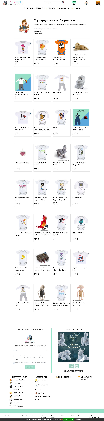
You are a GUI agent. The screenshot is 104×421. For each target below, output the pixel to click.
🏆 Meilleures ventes (63, 8)
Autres (37, 399)
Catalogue (15, 415)
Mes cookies (81, 415)
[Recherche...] (63, 3)
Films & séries (18, 386)
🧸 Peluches (39, 393)
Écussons (16, 403)
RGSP (72, 415)
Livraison (34, 415)
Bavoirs (37, 390)
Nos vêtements (29, 8)
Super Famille (18, 393)
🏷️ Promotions (50, 8)
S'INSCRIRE (29, 367)
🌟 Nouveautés (75, 8)
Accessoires (40, 8)
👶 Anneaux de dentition (40, 381)
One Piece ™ (17, 383)
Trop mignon (17, 399)
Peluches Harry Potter (43, 396)
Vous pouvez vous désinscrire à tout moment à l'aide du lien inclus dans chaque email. (29, 363)
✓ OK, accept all (68, 419)
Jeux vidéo (17, 396)
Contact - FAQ (5, 415)
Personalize (78, 419)
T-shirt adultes (18, 406)
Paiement (24, 415)
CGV (62, 415)
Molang (16, 389)
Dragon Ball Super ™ (20, 380)
